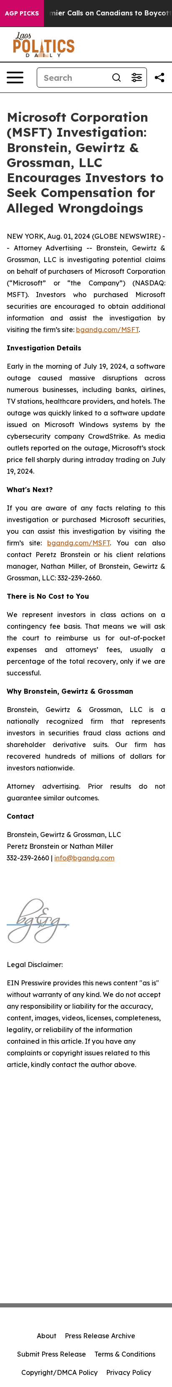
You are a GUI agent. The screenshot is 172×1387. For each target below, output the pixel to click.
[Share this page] (159, 77)
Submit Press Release (51, 1354)
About (46, 1336)
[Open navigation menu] (15, 77)
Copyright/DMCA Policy (59, 1372)
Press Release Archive (100, 1336)
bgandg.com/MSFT (107, 329)
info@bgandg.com (84, 858)
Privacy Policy (128, 1372)
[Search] (116, 77)
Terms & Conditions (124, 1354)
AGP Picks (22, 13)
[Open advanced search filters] (136, 77)
